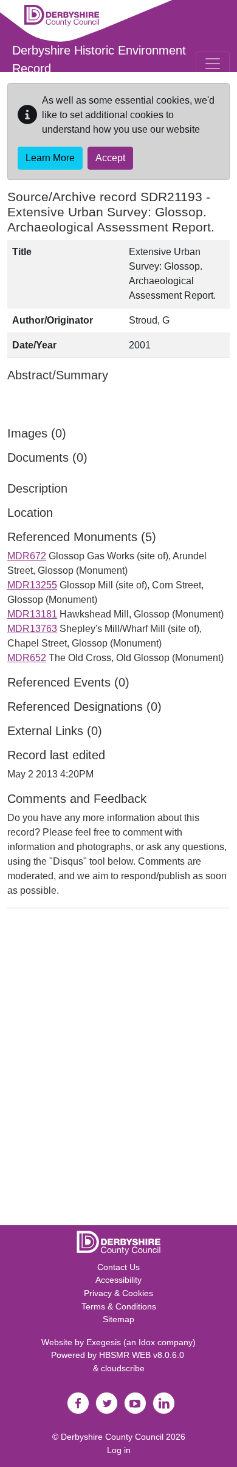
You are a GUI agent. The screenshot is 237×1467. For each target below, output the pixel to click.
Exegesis (103, 1342)
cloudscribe (123, 1368)
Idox (147, 1342)
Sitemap (118, 1319)
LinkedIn (163, 1403)
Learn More (50, 158)
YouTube (135, 1403)
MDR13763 (32, 629)
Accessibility (118, 1280)
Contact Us (118, 1267)
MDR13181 (32, 614)
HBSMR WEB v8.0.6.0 (143, 1355)
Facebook (78, 1403)
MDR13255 (32, 585)
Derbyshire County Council (112, 1437)
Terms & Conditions (118, 1306)
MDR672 (26, 556)
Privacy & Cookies (118, 1293)
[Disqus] (118, 1069)
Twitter (106, 1403)
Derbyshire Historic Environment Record (99, 59)
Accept (110, 158)
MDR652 (26, 658)
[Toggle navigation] (213, 64)
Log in (119, 1450)
